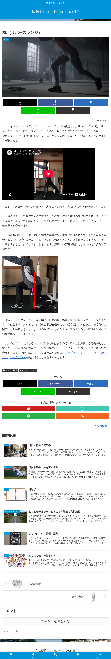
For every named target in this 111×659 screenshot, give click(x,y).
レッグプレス (18, 357)
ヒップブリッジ (74, 352)
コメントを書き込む (55, 621)
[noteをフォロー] (82, 408)
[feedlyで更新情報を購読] (28, 416)
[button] (73, 110)
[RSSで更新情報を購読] (82, 416)
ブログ (8, 370)
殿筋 (5, 131)
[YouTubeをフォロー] (28, 408)
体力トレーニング (29, 370)
